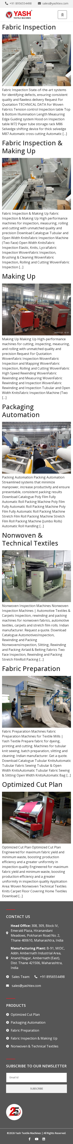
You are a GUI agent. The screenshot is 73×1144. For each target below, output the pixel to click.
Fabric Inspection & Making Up (32, 146)
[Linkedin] (44, 1139)
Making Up (18, 276)
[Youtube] (36, 1139)
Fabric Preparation (31, 668)
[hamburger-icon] (62, 14)
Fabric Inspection (29, 27)
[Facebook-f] (29, 1139)
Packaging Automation (21, 410)
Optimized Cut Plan (32, 784)
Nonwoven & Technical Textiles (30, 539)
